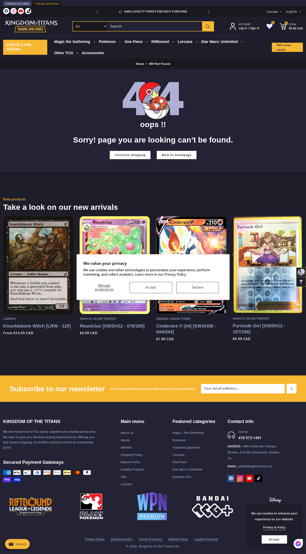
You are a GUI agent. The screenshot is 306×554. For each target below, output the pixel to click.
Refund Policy (130, 462)
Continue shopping (130, 155)
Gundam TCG (182, 477)
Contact (126, 484)
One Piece (180, 462)
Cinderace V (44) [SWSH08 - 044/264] (186, 328)
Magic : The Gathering (188, 433)
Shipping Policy (132, 455)
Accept (151, 287)
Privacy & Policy (274, 527)
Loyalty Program (132, 469)
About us (127, 433)
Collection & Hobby (17, 3)
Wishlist (126, 447)
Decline (197, 287)
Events (125, 440)
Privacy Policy (94, 539)
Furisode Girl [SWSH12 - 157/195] (259, 328)
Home (140, 63)
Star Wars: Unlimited (187, 469)
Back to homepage (177, 155)
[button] (209, 12)
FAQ (123, 477)
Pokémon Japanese (186, 447)
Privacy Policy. (175, 274)
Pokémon (179, 440)
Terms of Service (150, 539)
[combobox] (160, 26)
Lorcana (178, 455)
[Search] (208, 26)
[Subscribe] (291, 388)
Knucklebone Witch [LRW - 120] (37, 325)
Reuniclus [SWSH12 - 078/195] (112, 325)
